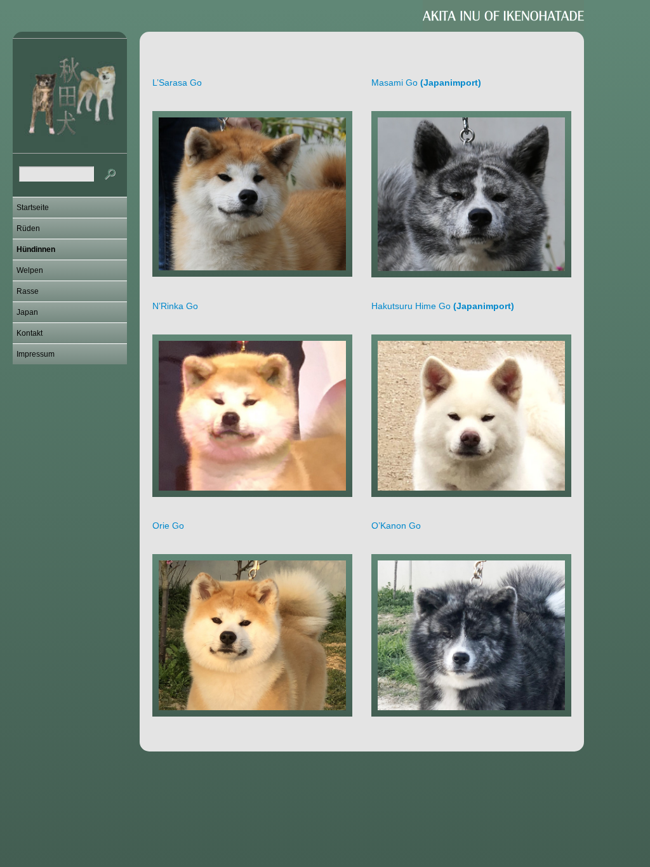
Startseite (33, 207)
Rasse (28, 291)
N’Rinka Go (175, 306)
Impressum (36, 354)
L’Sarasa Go (177, 82)
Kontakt (30, 333)
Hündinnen (36, 249)
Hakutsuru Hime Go (442, 306)
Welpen (30, 270)
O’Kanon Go (396, 525)
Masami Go (426, 82)
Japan (27, 312)
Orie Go (168, 525)
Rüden (28, 228)
